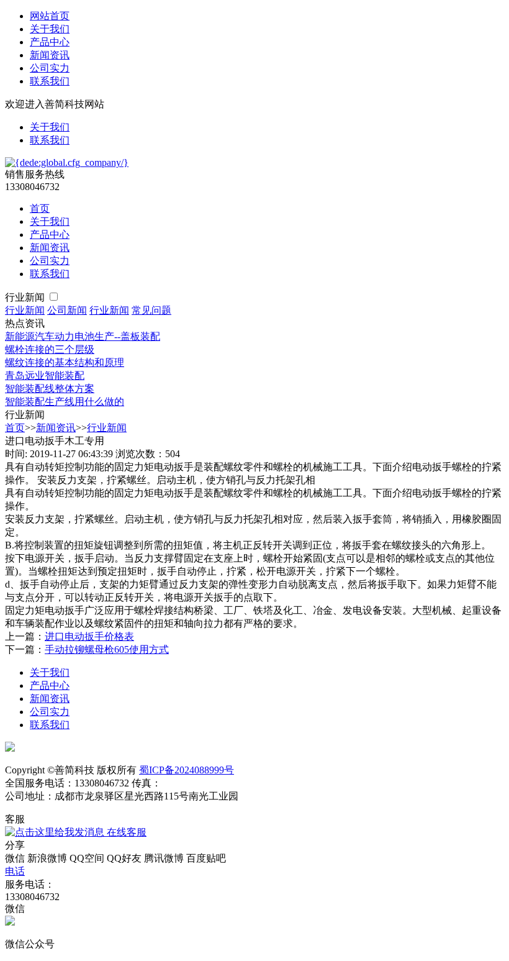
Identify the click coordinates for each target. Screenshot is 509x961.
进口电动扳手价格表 (89, 636)
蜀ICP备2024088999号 (186, 770)
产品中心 (50, 42)
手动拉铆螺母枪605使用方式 (107, 649)
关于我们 (50, 29)
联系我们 (50, 81)
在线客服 (125, 832)
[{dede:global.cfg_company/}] (66, 162)
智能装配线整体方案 (49, 388)
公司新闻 (67, 310)
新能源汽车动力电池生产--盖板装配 (82, 336)
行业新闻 (26, 297)
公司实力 (50, 68)
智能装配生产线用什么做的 (64, 401)
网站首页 (50, 16)
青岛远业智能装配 (44, 375)
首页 (40, 208)
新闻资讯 (50, 55)
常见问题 (151, 310)
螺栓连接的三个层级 (49, 349)
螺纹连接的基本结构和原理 (64, 362)
